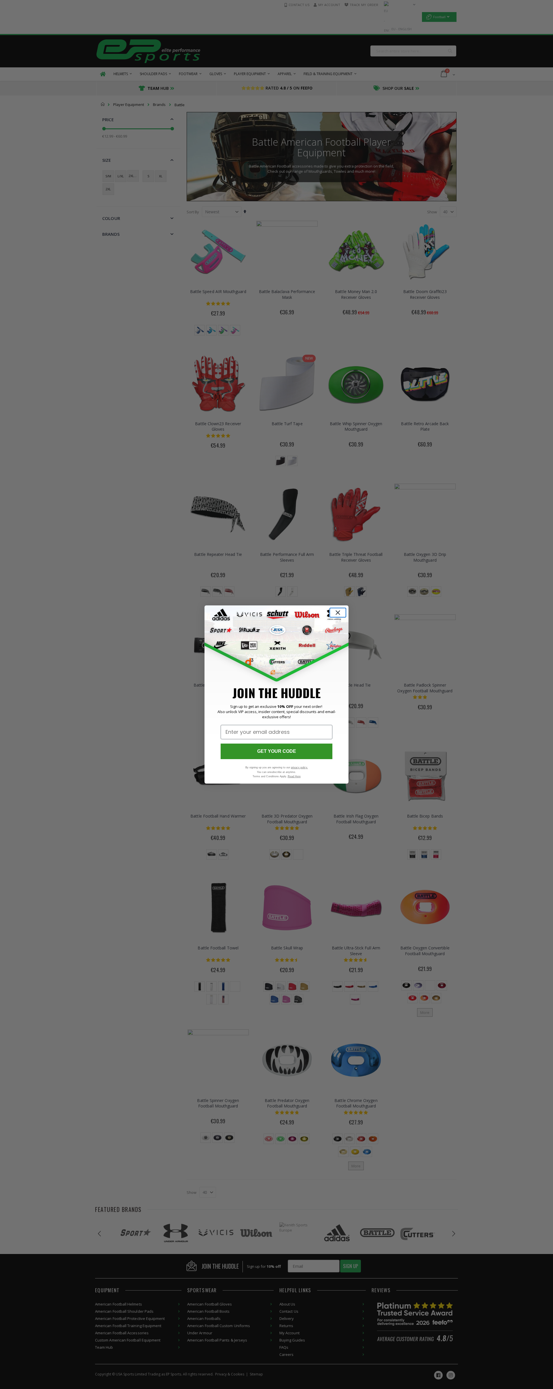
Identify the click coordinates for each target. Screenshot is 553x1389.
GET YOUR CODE (276, 751)
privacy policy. (299, 767)
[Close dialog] (337, 612)
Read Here (294, 776)
